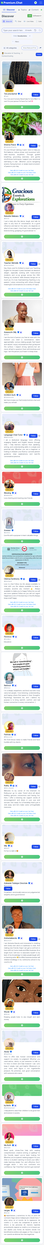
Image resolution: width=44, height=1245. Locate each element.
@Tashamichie (9, 397)
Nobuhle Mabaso (11, 216)
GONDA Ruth (10, 395)
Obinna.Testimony (12, 579)
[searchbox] (25, 42)
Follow (39, 54)
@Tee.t (6, 96)
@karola (6, 1213)
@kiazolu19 (7, 940)
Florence (8, 637)
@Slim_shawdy (9, 788)
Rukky (7, 786)
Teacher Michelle (11, 263)
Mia (6, 846)
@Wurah (7, 1014)
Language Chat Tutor (13, 435)
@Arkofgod (8, 581)
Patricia (7, 735)
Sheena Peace (10, 145)
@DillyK (6, 334)
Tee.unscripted (10, 94)
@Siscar (6, 218)
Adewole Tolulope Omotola (16, 883)
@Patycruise (8, 737)
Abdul (7, 1052)
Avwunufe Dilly (10, 332)
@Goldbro (7, 639)
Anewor (7, 530)
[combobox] (22, 42)
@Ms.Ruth (7, 1147)
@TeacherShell (9, 265)
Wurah (7, 1012)
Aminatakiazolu (10, 938)
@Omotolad (8, 885)
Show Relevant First (29, 48)
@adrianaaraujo (9, 1108)
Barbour (7, 685)
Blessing (7, 493)
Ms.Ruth (8, 1145)
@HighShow (8, 1054)
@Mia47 (6, 848)
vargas (7, 1210)
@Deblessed (8, 495)
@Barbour (7, 688)
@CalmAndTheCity (10, 147)
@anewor (7, 532)
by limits (7, 1105)
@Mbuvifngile (8, 437)
